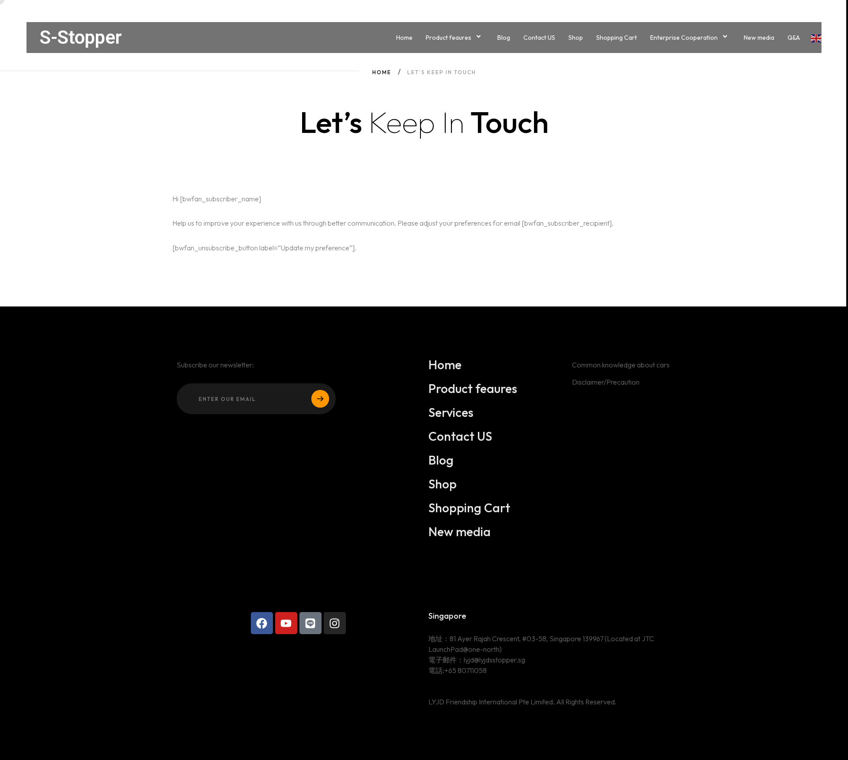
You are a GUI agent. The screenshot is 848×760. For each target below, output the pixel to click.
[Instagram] (335, 623)
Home (404, 38)
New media (759, 38)
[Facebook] (262, 623)
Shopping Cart (616, 38)
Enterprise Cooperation (684, 38)
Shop (575, 38)
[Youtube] (286, 623)
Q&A (793, 38)
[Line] (310, 623)
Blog (503, 38)
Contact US (539, 38)
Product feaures (448, 38)
